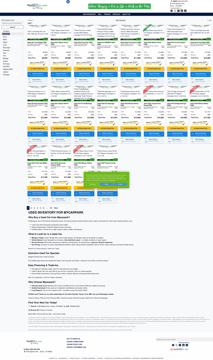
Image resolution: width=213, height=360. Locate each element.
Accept (120, 184)
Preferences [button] (112, 180)
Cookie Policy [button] (119, 178)
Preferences (93, 184)
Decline (106, 184)
